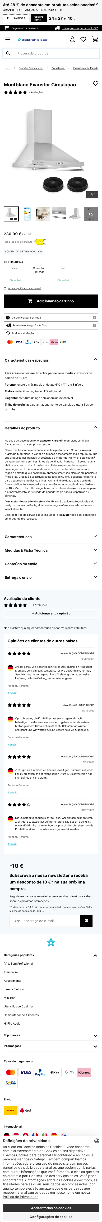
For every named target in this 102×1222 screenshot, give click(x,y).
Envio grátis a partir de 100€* (80, 28)
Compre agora (38, 18)
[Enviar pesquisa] (8, 53)
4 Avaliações (36, 92)
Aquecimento (12, 980)
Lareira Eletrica (14, 989)
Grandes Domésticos (31, 68)
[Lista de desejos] (83, 39)
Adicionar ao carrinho (55, 301)
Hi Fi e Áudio (12, 1023)
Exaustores (58, 68)
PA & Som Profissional (18, 963)
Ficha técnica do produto (18, 241)
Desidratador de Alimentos (21, 1015)
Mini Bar (9, 998)
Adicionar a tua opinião (52, 613)
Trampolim (11, 972)
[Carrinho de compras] (95, 39)
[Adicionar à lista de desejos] (95, 83)
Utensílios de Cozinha (18, 1006)
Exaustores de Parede (85, 68)
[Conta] (72, 39)
